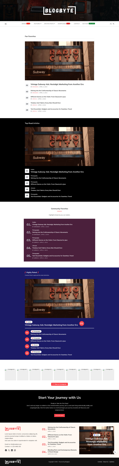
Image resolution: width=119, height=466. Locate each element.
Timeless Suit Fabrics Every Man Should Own (46, 103)
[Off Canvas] (6, 23)
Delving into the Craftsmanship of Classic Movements (48, 90)
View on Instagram (60, 384)
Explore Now (59, 415)
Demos (25, 23)
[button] (10, 374)
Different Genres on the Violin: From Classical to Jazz (48, 97)
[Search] (113, 23)
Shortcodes (63, 23)
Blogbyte (67, 461)
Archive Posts (49, 23)
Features (37, 23)
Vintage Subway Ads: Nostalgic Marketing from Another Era (57, 84)
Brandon (35, 86)
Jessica (35, 99)
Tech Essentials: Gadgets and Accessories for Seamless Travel (51, 109)
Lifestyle (33, 188)
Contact (77, 23)
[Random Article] (111, 24)
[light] (115, 452)
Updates (111, 461)
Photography (34, 175)
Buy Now (88, 23)
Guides (32, 169)
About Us (105, 461)
